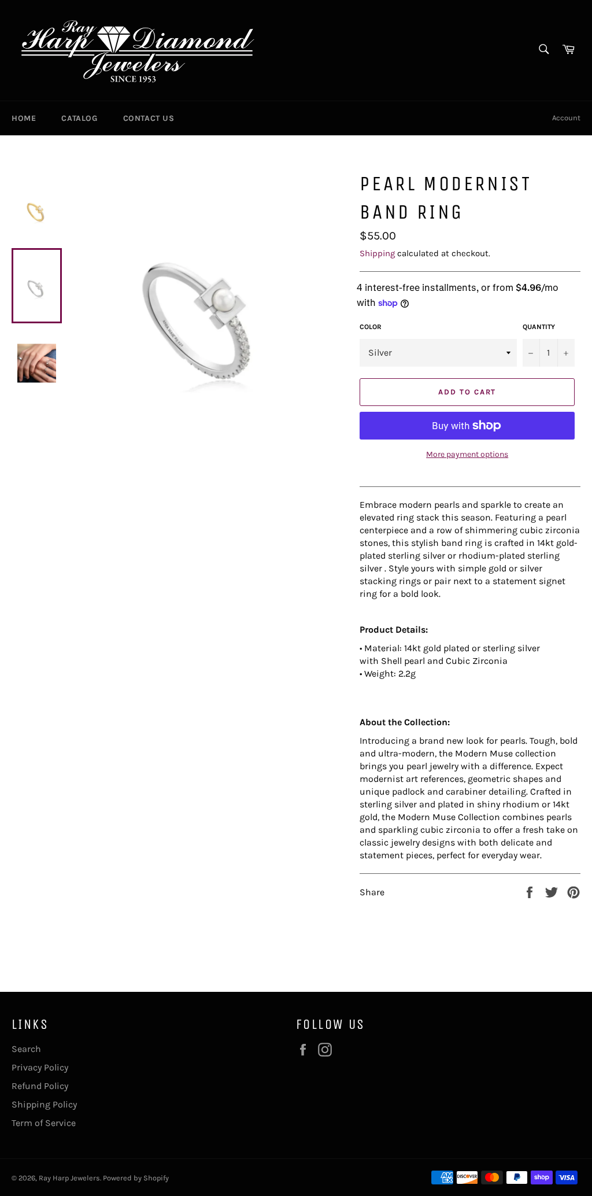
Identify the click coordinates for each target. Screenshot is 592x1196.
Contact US (149, 118)
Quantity (539, 327)
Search (26, 1048)
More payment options (467, 454)
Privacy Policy (40, 1067)
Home (24, 118)
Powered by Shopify (136, 1177)
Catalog (79, 118)
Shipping (377, 253)
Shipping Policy (44, 1104)
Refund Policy (40, 1085)
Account (566, 117)
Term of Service (44, 1122)
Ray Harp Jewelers (69, 1177)
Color (371, 327)
